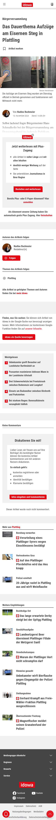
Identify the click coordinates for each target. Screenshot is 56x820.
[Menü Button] (4, 4)
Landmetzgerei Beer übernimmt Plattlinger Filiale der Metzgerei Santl (33, 638)
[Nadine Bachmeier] (6, 113)
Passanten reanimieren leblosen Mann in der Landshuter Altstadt (29, 373)
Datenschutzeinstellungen (39, 817)
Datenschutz (31, 806)
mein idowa (21, 293)
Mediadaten (39, 811)
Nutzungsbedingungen (21, 811)
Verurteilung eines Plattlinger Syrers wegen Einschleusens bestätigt (31, 541)
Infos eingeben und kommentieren (28, 497)
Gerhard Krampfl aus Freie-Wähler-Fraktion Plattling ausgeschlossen (34, 702)
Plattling (12, 278)
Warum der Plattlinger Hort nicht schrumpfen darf (34, 659)
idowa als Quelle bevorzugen (19, 337)
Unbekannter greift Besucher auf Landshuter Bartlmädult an (24, 364)
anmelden (28, 202)
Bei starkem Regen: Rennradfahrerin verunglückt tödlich (26, 402)
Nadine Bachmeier (26, 111)
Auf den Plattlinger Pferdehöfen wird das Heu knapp (32, 564)
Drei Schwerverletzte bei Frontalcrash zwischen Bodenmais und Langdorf (27, 383)
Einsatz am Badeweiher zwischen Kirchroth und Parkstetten (29, 393)
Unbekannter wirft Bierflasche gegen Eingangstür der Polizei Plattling (34, 679)
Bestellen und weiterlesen (28, 189)
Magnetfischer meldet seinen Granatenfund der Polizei (31, 724)
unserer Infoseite (33, 328)
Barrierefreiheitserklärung (16, 817)
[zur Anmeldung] (52, 4)
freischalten (46, 215)
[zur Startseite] (28, 784)
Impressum (18, 806)
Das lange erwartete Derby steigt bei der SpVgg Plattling (34, 617)
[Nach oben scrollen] (50, 813)
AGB (40, 806)
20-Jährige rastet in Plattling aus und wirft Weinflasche (33, 585)
